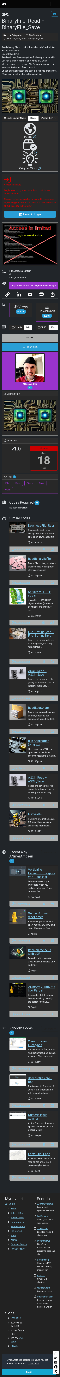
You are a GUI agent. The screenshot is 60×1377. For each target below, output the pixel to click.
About (13, 1235)
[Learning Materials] (52, 622)
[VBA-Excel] (44, 582)
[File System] (52, 549)
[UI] (52, 904)
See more (49, 852)
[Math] (53, 977)
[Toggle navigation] (54, 4)
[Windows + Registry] (44, 904)
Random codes (18, 1226)
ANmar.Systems (45, 1204)
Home (13, 1208)
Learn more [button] (33, 1363)
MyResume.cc (44, 1216)
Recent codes (17, 1217)
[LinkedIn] (56, 1358)
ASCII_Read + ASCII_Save (37, 672)
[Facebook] (56, 1367)
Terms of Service (19, 1244)
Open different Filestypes (38, 1043)
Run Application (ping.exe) (38, 742)
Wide (15, 1346)
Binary (30, 483)
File (7, 483)
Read (17, 483)
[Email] (56, 1362)
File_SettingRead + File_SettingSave (41, 633)
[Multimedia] (52, 838)
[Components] (52, 768)
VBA (31, 337)
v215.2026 (16, 1318)
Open (7, 489)
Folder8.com (43, 1259)
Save (41, 483)
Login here (9, 190)
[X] (56, 1371)
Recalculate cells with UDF (39, 951)
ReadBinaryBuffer (40, 558)
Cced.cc (41, 1275)
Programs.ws (43, 1240)
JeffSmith (20, 768)
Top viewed (16, 1231)
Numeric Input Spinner (37, 1116)
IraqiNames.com (45, 1296)
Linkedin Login (31, 214)
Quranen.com (43, 1287)
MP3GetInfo (36, 814)
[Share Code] (54, 13)
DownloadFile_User (41, 525)
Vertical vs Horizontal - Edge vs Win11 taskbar (41, 873)
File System (34, 35)
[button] (54, 118)
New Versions (17, 1222)
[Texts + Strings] (52, 1014)
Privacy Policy (18, 1249)
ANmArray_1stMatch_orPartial (41, 988)
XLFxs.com (42, 1228)
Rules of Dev (17, 1213)
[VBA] (44, 698)
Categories (16, 35)
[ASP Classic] (44, 549)
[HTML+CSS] (44, 1105)
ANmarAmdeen (30, 385)
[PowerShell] (44, 940)
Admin (14, 1240)
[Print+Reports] (52, 940)
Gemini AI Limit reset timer (38, 915)
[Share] (56, 1353)
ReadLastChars (38, 707)
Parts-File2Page (39, 1154)
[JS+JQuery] (44, 1144)
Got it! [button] (29, 1372)
